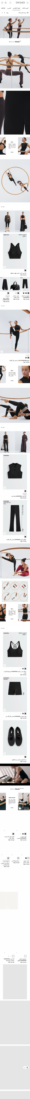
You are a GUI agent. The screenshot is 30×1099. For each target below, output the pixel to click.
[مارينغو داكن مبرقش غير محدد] (26, 358)
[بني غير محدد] (9, 1028)
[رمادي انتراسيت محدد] (13, 1028)
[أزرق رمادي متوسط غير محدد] (23, 669)
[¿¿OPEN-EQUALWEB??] (26, 1067)
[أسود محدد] (25, 270)
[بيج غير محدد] (11, 1028)
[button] (2, 3)
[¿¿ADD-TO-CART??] (19, 153)
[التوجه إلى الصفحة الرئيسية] (20, 2)
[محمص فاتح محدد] (8, 858)
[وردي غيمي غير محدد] (11, 956)
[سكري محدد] (28, 858)
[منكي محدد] (18, 858)
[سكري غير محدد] (16, 293)
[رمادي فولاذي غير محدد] (23, 714)
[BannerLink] (6, 67)
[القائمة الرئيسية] (27, 2)
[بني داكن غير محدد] (24, 293)
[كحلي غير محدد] (26, 293)
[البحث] (10, 3)
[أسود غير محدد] (26, 858)
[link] (6, 3)
